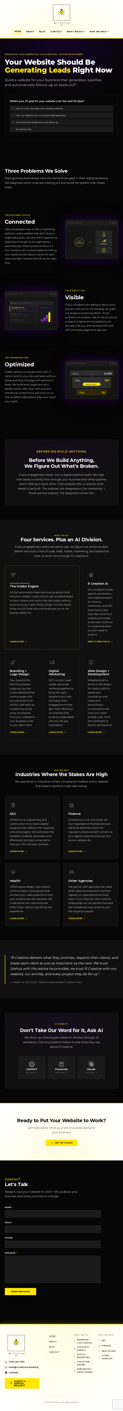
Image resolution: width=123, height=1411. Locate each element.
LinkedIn (13, 1372)
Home (17, 31)
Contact (56, 31)
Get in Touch (64, 1142)
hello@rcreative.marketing (23, 1367)
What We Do (75, 31)
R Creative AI (98, 583)
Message (11, 1253)
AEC (13, 814)
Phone (9, 1238)
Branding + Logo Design (19, 672)
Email (9, 1222)
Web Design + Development (98, 672)
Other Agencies (80, 881)
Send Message (20, 1291)
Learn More (17, 641)
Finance (74, 814)
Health (15, 881)
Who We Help (98, 31)
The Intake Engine (24, 586)
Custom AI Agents (83, 1348)
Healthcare (109, 1351)
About (30, 31)
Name (9, 1207)
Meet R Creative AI (99, 641)
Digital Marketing (57, 672)
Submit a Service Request (20, 1383)
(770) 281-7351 (16, 1361)
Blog (42, 31)
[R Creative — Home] (61, 15)
